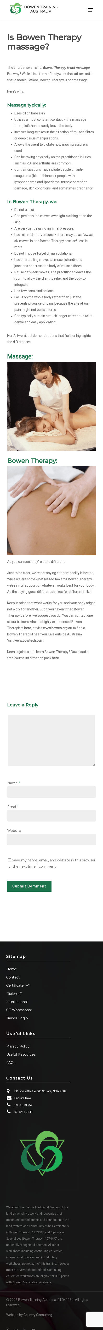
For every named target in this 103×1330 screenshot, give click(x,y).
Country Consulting (37, 1315)
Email (13, 807)
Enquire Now (22, 1098)
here (27, 628)
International (17, 1002)
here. (56, 658)
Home (11, 969)
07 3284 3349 (23, 1112)
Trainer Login (17, 1018)
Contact (13, 977)
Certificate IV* (17, 985)
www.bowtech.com (28, 640)
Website (14, 830)
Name (13, 783)
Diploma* (14, 993)
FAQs (10, 1062)
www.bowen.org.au (57, 628)
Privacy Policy (17, 1046)
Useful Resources (20, 1054)
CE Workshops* (19, 1010)
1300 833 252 (23, 1105)
